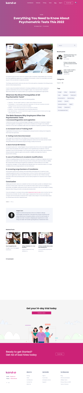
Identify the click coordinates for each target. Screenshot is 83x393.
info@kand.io (12, 376)
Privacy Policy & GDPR (66, 382)
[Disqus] (29, 277)
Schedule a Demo (46, 380)
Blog (55, 2)
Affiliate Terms (64, 380)
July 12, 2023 (66, 59)
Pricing (44, 2)
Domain (60, 101)
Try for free (68, 2)
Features (38, 2)
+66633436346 (13, 378)
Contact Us (29, 382)
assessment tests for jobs (34, 192)
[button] (76, 3)
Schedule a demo (41, 313)
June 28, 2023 (66, 74)
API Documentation (65, 377)
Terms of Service (64, 384)
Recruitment (72, 92)
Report (71, 104)
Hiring (65, 92)
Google (59, 92)
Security (66, 101)
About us (29, 384)
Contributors (30, 2)
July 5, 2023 (66, 66)
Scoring (59, 107)
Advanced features (62, 104)
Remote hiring (71, 98)
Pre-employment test (63, 110)
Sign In (60, 2)
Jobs (59, 95)
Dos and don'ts (61, 98)
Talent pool (73, 95)
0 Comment (46, 26)
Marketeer (65, 95)
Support (44, 382)
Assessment (67, 107)
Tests (50, 2)
